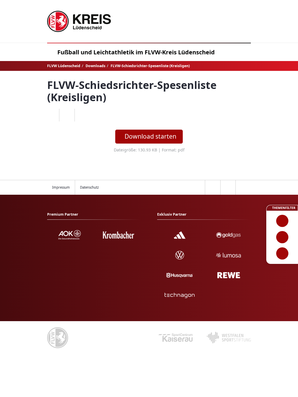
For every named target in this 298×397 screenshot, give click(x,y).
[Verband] (282, 253)
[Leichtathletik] (282, 237)
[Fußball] (282, 221)
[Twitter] (66, 115)
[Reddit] (82, 115)
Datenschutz (89, 187)
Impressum (61, 187)
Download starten (150, 136)
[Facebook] (51, 115)
